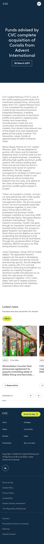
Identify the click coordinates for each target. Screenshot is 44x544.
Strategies (27, 422)
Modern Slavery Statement (13, 503)
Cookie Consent (9, 534)
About (4, 422)
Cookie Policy (7, 488)
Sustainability (28, 429)
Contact (6, 518)
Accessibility (7, 498)
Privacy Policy (8, 493)
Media (26, 436)
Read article (12, 385)
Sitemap (6, 529)
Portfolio (5, 436)
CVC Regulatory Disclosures (14, 508)
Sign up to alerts (29, 443)
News (7, 318)
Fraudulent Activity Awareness (15, 524)
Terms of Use (7, 482)
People (4, 429)
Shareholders (6, 443)
